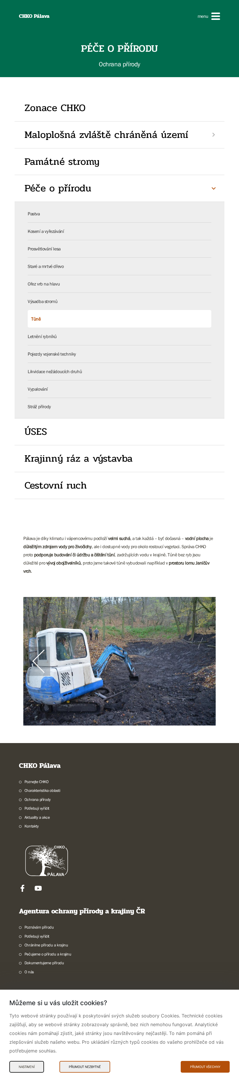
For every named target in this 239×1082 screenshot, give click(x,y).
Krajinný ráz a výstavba (78, 458)
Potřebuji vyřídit (36, 808)
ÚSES (35, 431)
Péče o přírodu (57, 188)
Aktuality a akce (37, 817)
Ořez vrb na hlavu (44, 283)
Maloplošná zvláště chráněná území (106, 134)
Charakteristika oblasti (42, 790)
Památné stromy (61, 161)
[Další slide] (200, 661)
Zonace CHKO (54, 107)
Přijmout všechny (205, 1067)
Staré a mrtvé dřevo (46, 266)
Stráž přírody (39, 406)
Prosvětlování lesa (44, 248)
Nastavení (27, 1067)
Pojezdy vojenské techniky (52, 353)
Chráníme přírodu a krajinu (46, 945)
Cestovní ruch (55, 485)
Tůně (36, 318)
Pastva (34, 213)
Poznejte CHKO (36, 781)
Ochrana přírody (37, 799)
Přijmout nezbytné (85, 1067)
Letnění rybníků (42, 336)
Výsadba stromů (42, 301)
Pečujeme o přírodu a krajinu (47, 954)
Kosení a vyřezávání (46, 231)
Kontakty (31, 826)
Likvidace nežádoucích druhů (55, 371)
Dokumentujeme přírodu (44, 962)
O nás (29, 972)
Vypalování (38, 389)
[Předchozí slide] (38, 661)
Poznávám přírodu (39, 927)
